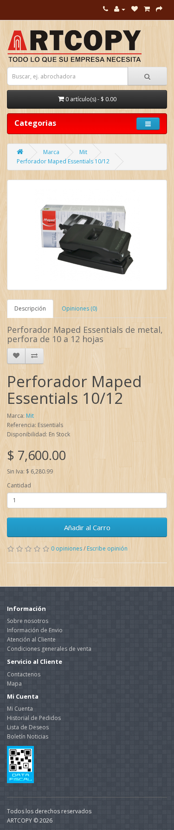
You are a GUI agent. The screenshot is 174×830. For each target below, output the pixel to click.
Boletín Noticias (27, 736)
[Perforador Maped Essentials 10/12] (87, 235)
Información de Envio (35, 630)
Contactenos (23, 674)
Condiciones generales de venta (49, 649)
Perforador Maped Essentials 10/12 (63, 161)
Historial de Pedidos (34, 718)
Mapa (14, 683)
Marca (51, 152)
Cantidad (19, 485)
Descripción (30, 308)
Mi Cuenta (20, 709)
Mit (83, 152)
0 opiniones (66, 548)
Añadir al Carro (87, 527)
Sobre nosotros (27, 621)
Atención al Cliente (31, 639)
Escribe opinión (107, 548)
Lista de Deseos (28, 727)
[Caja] (159, 9)
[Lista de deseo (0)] (134, 9)
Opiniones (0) (79, 308)
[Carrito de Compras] (147, 9)
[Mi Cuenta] (119, 9)
